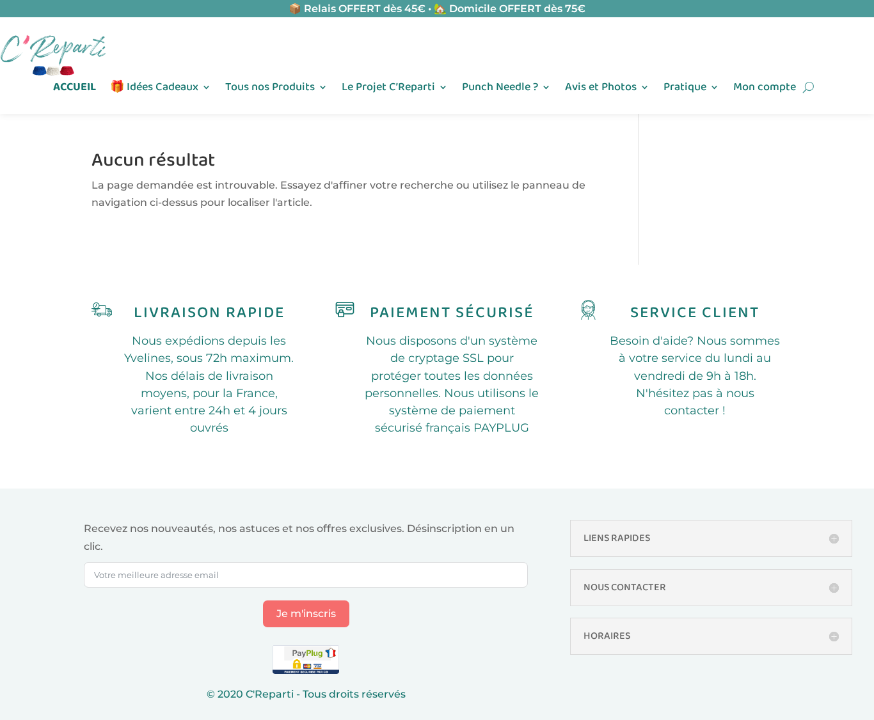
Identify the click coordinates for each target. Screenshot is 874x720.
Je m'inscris (306, 613)
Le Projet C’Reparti (388, 89)
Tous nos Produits (270, 89)
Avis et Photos (601, 89)
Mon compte (764, 89)
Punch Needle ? (500, 89)
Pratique (684, 89)
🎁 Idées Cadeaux (154, 89)
